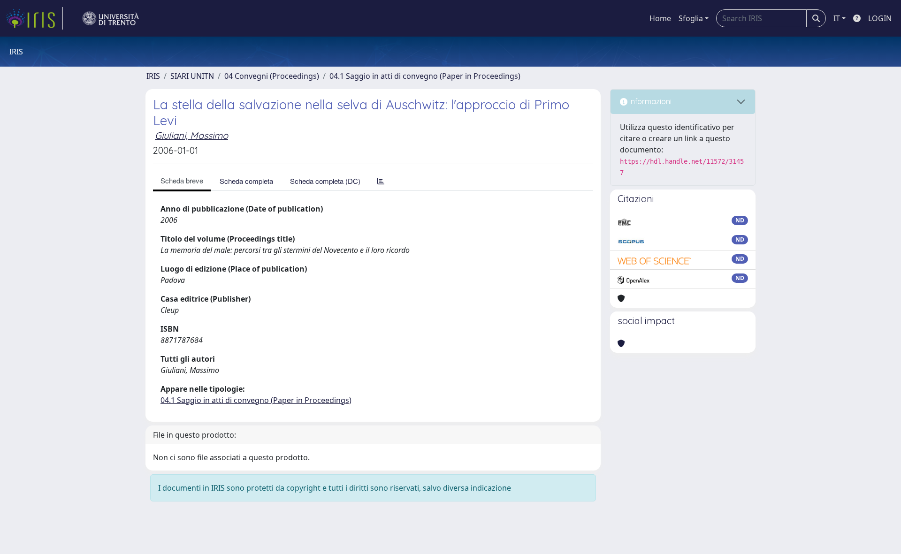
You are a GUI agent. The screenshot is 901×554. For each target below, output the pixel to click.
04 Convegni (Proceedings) (271, 76)
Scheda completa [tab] (246, 181)
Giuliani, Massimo (191, 135)
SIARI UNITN (192, 76)
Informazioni (649, 101)
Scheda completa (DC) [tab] (325, 181)
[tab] (380, 181)
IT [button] (836, 18)
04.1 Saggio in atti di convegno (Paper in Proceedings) (424, 76)
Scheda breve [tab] (181, 180)
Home (660, 18)
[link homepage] (34, 18)
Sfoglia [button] (691, 18)
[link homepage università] (110, 18)
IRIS (153, 76)
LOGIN (880, 18)
